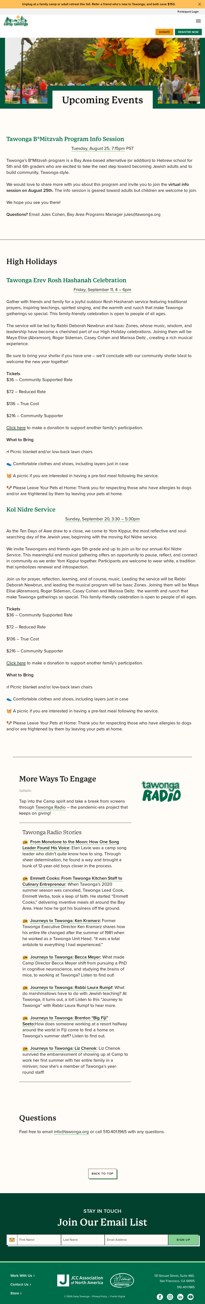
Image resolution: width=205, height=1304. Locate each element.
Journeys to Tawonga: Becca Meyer (65, 957)
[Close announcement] (199, 4)
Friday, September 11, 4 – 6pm (102, 289)
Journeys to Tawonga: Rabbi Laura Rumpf (71, 987)
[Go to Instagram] (170, 1297)
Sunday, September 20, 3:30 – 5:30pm (102, 519)
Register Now (188, 32)
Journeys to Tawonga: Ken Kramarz (65, 920)
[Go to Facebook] (160, 1297)
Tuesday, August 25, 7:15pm (98, 148)
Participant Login (188, 11)
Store (14, 1293)
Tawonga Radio (50, 807)
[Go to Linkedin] (180, 1297)
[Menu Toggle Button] (198, 21)
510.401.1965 (186, 1287)
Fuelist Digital (117, 1296)
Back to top (103, 1173)
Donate (164, 32)
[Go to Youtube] (190, 1297)
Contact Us (19, 1284)
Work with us (21, 1275)
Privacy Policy (99, 1296)
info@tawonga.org (71, 1131)
